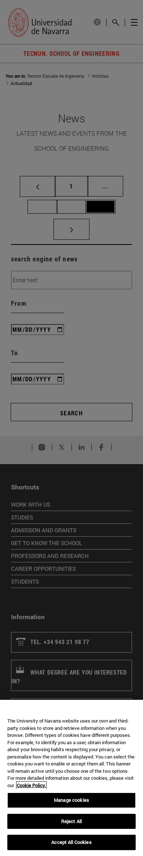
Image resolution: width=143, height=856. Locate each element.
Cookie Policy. (31, 785)
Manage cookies (71, 800)
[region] (71, 778)
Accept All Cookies (71, 842)
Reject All (71, 821)
